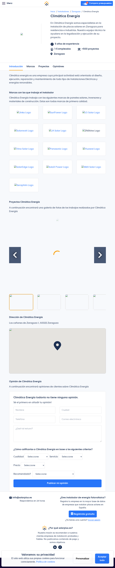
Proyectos (43, 66)
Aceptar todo (102, 559)
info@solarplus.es (22, 497)
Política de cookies (45, 562)
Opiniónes (58, 66)
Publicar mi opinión (57, 483)
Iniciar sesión (94, 520)
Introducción (16, 66)
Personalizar (82, 558)
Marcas (31, 66)
